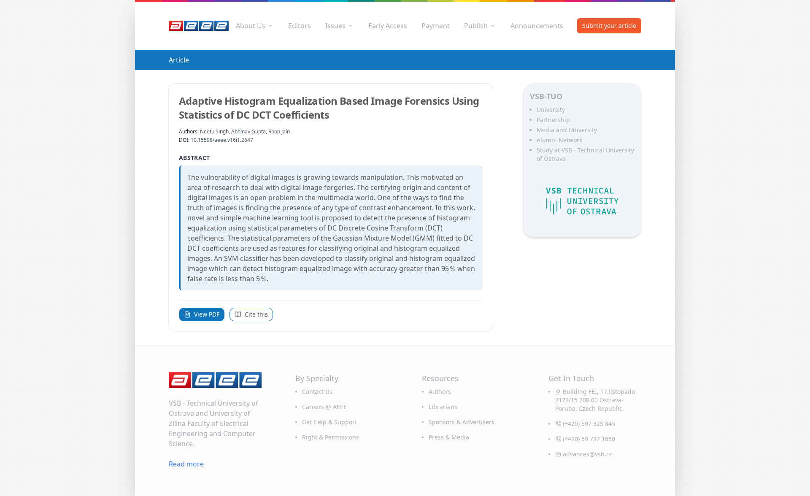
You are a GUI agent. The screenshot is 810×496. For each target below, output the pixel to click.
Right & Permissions (330, 437)
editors (299, 25)
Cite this (256, 314)
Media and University (567, 130)
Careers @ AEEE (324, 407)
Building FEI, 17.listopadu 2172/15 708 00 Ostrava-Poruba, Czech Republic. (595, 400)
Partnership (553, 120)
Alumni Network (559, 140)
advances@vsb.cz (587, 454)
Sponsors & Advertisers (461, 422)
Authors (440, 392)
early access (387, 25)
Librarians (443, 407)
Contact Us (317, 392)
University (551, 110)
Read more (186, 464)
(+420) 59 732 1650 (589, 439)
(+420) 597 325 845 (589, 424)
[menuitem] (255, 25)
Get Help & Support (329, 422)
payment (435, 25)
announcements (536, 25)
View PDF (206, 314)
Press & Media (449, 437)
